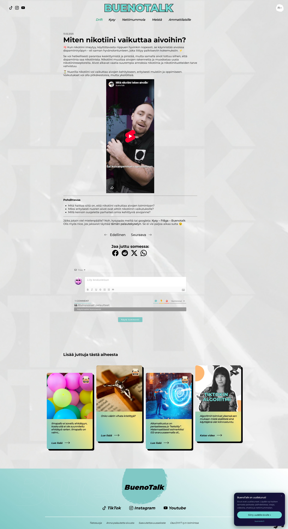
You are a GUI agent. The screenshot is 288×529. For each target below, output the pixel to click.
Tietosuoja (96, 523)
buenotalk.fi (259, 521)
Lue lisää (57, 443)
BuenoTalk (144, 487)
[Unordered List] (109, 289)
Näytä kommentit (130, 319)
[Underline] (96, 289)
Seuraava (139, 235)
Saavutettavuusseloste (152, 523)
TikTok (114, 508)
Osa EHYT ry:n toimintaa (184, 523)
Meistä (157, 19)
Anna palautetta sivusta (120, 523)
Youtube (177, 508)
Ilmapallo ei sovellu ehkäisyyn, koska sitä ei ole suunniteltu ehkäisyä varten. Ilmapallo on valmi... (69, 428)
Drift (99, 19)
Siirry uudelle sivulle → (259, 515)
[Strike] (100, 289)
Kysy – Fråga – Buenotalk (168, 220)
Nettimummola (133, 19)
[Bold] (88, 289)
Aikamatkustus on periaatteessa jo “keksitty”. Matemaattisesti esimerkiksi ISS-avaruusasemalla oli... (167, 428)
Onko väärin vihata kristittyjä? (118, 416)
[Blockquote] (113, 289)
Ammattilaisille (180, 19)
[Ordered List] (104, 289)
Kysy (111, 19)
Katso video (207, 435)
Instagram (144, 508)
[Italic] (92, 289)
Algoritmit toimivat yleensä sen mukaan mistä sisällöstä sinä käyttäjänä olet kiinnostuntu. (218, 419)
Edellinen (117, 235)
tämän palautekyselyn (126, 224)
